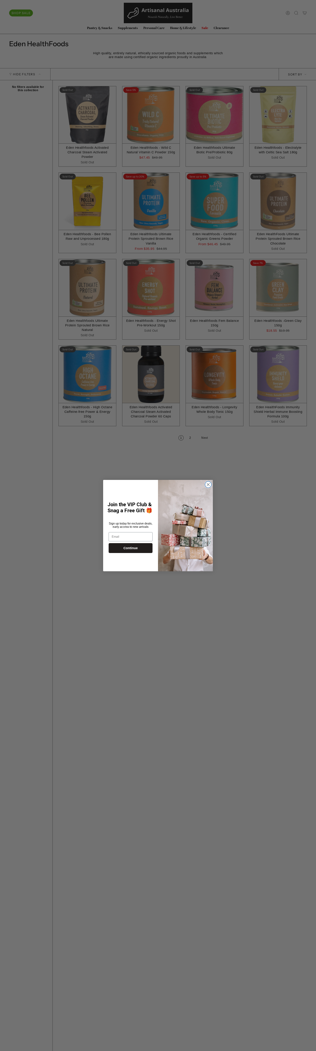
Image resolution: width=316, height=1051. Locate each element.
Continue (130, 548)
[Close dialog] (208, 484)
